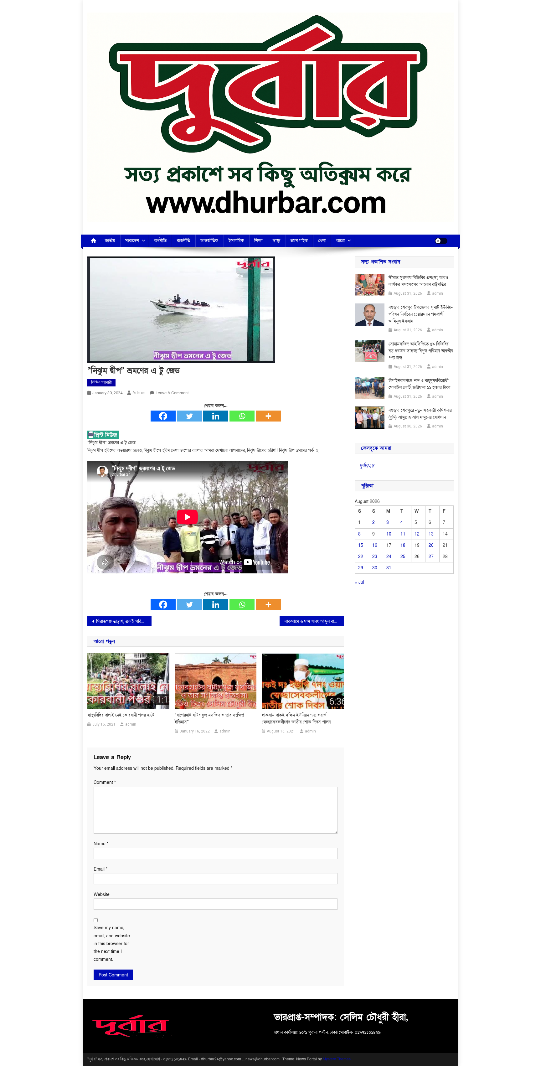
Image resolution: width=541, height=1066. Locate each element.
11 (402, 534)
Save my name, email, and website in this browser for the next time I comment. (112, 943)
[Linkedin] (215, 416)
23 (374, 557)
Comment (105, 782)
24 (388, 557)
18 (402, 545)
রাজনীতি (183, 241)
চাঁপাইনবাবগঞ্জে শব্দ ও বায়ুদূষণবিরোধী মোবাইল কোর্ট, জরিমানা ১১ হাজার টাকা (419, 384)
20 (431, 545)
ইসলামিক (236, 241)
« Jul (359, 582)
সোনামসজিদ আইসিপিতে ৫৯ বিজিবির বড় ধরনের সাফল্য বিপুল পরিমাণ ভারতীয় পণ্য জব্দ (421, 351)
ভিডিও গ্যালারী (101, 382)
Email (100, 869)
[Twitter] (189, 416)
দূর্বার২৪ (366, 465)
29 (360, 568)
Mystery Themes (337, 1059)
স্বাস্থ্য (276, 241)
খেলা (322, 241)
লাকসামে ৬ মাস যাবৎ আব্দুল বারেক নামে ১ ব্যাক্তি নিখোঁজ (314, 621)
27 (431, 557)
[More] (268, 416)
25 (402, 557)
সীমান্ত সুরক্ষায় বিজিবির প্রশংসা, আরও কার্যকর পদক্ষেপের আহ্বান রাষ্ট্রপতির (418, 281)
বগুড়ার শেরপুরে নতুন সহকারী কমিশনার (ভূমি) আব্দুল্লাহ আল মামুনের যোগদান (420, 413)
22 (360, 557)
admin (138, 392)
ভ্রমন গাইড (299, 241)
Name (101, 844)
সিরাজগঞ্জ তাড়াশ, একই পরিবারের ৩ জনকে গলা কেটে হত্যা (124, 621)
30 (374, 568)
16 (374, 545)
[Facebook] (163, 416)
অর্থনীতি (160, 241)
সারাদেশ (132, 241)
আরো (340, 241)
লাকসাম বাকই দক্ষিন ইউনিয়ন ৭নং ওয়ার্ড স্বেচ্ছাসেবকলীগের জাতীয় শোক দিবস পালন (296, 718)
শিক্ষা (258, 241)
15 (360, 545)
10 (388, 534)
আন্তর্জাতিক (209, 241)
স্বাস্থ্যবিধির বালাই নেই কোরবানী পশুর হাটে (120, 715)
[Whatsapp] (242, 416)
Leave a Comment (172, 393)
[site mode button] (441, 241)
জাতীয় (110, 241)
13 (431, 534)
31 (388, 568)
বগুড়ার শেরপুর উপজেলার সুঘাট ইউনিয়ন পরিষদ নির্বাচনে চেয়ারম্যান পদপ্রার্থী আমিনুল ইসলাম (421, 314)
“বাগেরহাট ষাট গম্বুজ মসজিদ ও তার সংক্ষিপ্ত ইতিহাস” (209, 718)
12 (417, 534)
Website (102, 895)
